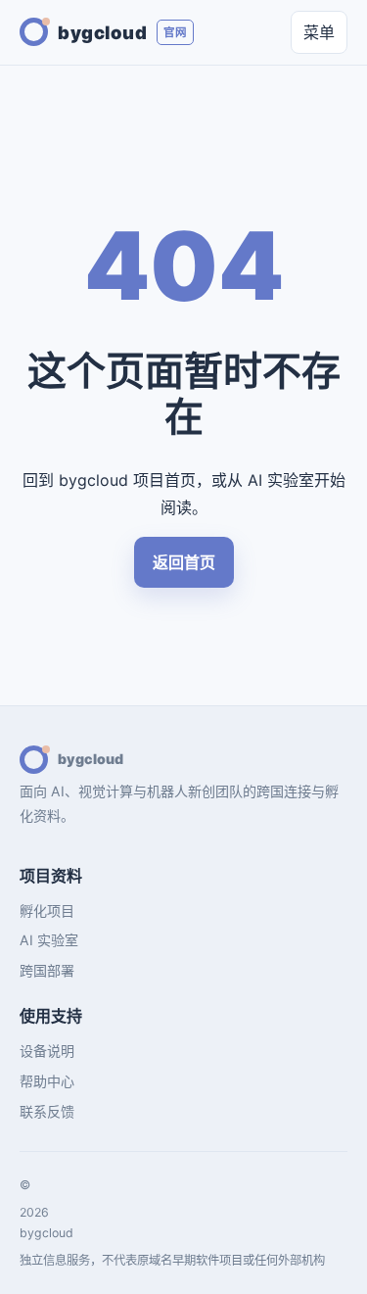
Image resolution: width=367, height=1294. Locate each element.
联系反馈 (47, 1111)
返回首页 (184, 562)
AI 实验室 (49, 940)
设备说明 (47, 1050)
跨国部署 (47, 970)
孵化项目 (47, 910)
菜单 (319, 32)
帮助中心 (47, 1081)
